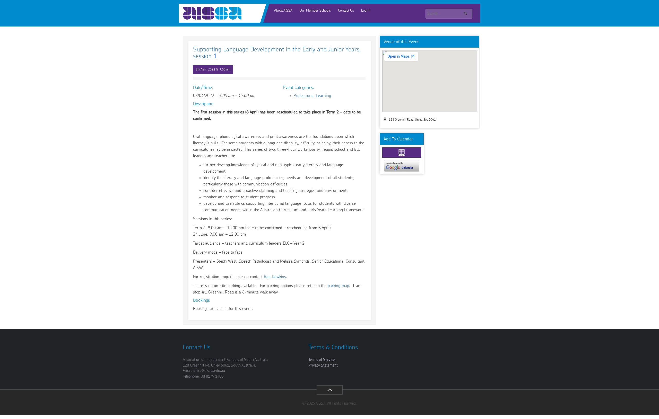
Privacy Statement (323, 365)
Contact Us (346, 10)
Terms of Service (321, 360)
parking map (338, 286)
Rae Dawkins (275, 277)
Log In (365, 10)
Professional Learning (312, 96)
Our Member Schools (315, 10)
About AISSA (283, 10)
